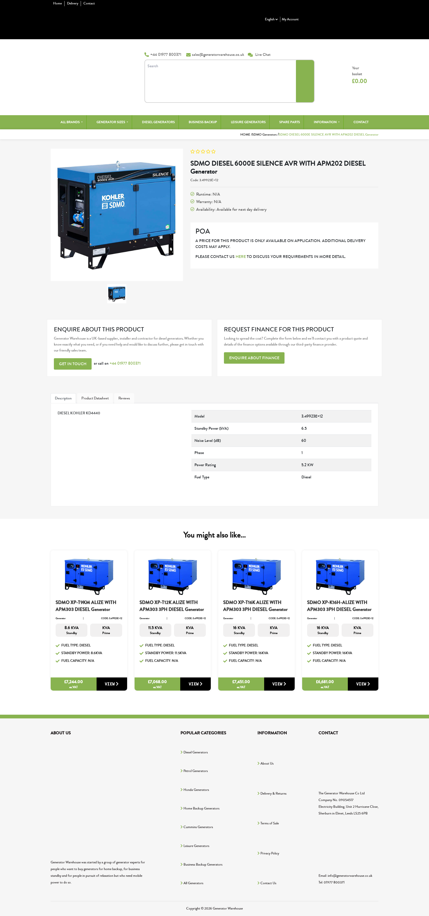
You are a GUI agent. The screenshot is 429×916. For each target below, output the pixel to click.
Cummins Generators (198, 827)
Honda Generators (196, 789)
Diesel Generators (158, 122)
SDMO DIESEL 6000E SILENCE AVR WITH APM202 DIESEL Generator (328, 134)
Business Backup (203, 122)
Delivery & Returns (273, 793)
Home (57, 3)
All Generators (193, 883)
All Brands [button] (70, 122)
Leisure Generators (248, 122)
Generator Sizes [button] (111, 122)
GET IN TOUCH (72, 364)
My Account (290, 19)
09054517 (346, 800)
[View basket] (340, 75)
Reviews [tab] (124, 398)
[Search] (305, 81)
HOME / (246, 134)
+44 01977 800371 (165, 54)
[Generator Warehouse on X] (88, 798)
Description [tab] (63, 398)
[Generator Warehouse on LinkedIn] (88, 835)
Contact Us (268, 883)
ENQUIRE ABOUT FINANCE (254, 358)
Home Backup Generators (201, 808)
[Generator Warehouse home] (89, 63)
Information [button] (325, 122)
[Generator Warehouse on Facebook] (88, 761)
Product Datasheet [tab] (95, 398)
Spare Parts (289, 122)
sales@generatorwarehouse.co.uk (218, 54)
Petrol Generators (195, 771)
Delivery (72, 3)
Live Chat (263, 54)
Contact (89, 3)
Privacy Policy (269, 853)
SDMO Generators (265, 134)
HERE (241, 256)
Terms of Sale (269, 823)
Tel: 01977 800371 (332, 882)
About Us (267, 763)
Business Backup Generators (202, 864)
